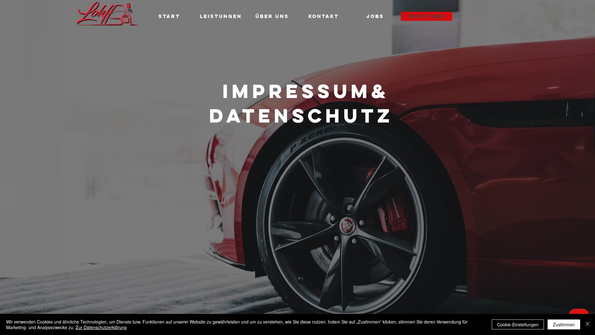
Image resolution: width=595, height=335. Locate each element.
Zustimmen (564, 324)
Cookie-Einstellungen (518, 324)
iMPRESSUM (297, 91)
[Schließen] (587, 324)
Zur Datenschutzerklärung (101, 327)
